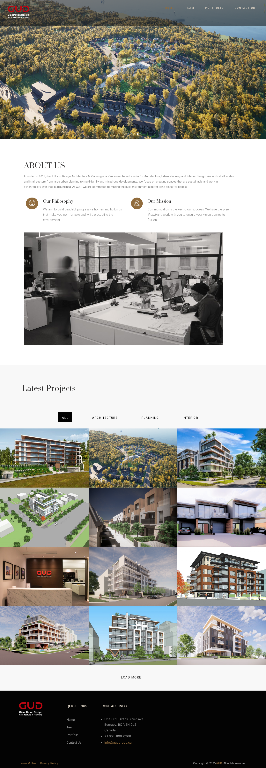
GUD (219, 763)
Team (189, 8)
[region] (133, 69)
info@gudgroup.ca (118, 742)
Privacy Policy (49, 763)
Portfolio (214, 8)
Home (169, 8)
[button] (6, 69)
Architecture (104, 418)
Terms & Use (27, 763)
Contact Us (244, 8)
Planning (150, 418)
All (65, 418)
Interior (190, 418)
